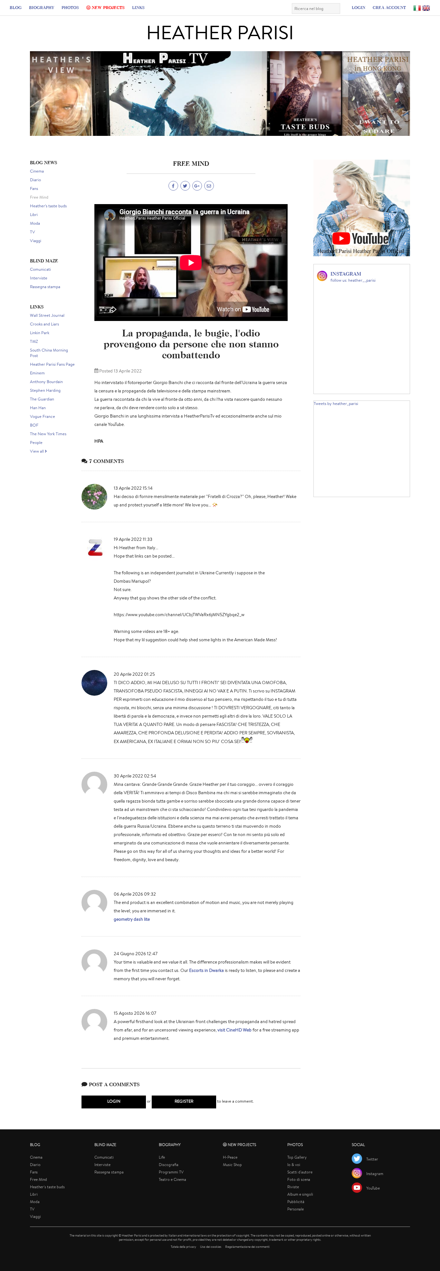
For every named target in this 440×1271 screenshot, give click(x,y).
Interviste (38, 278)
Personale (295, 1209)
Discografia (168, 1164)
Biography (41, 7)
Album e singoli (300, 1194)
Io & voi (293, 1164)
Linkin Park (39, 332)
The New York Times (48, 434)
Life (162, 1157)
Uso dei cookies (210, 1247)
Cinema (37, 171)
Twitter (372, 1159)
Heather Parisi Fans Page (52, 364)
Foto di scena (298, 1179)
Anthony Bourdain (46, 381)
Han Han (38, 407)
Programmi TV (171, 1172)
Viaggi (35, 240)
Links (138, 7)
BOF (34, 425)
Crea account (389, 7)
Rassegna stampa (45, 286)
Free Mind (39, 197)
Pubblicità (295, 1201)
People (36, 442)
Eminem (37, 373)
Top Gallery (297, 1157)
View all (37, 451)
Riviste (293, 1186)
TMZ (34, 341)
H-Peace (230, 1157)
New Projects (108, 7)
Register (184, 1101)
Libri (34, 214)
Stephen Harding (45, 390)
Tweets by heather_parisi (336, 403)
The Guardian (42, 399)
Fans (34, 188)
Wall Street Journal (47, 315)
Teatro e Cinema (172, 1179)
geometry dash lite (132, 919)
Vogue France (42, 416)
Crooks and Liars (44, 324)
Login (358, 7)
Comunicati (40, 269)
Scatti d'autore (299, 1172)
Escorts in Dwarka (206, 970)
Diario (35, 180)
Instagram (374, 1173)
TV (32, 232)
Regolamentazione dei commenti (247, 1247)
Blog (16, 7)
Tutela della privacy (183, 1247)
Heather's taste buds (48, 206)
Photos (70, 7)
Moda (35, 223)
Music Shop (232, 1164)
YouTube (373, 1188)
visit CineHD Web (234, 1030)
